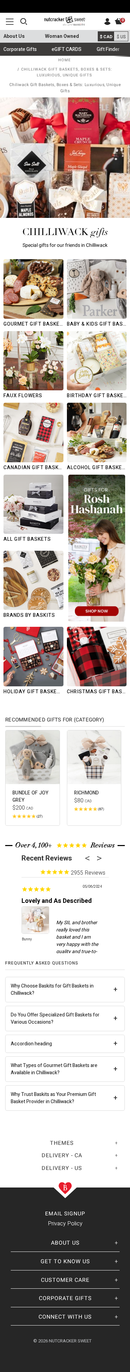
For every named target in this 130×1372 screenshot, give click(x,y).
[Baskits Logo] (65, 19)
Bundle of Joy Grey (30, 796)
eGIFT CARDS (66, 49)
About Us (14, 36)
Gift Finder (108, 49)
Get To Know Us (65, 1261)
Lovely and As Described (56, 901)
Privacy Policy (65, 1224)
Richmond (86, 792)
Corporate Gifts (20, 49)
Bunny (27, 940)
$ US (121, 37)
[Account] (107, 23)
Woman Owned (62, 36)
